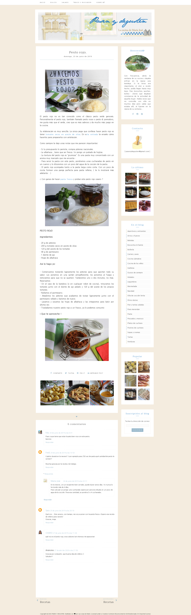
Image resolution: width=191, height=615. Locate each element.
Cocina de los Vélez (135, 263)
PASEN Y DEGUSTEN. (58, 614)
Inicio (42, 2)
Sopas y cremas (134, 332)
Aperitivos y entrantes (137, 231)
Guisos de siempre (135, 272)
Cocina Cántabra (134, 259)
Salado (65, 2)
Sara (48, 511)
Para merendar (134, 309)
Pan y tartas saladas (136, 305)
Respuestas (49, 474)
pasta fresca (66, 179)
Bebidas (131, 240)
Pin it (82, 373)
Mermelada (132, 286)
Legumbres (132, 282)
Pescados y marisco (135, 318)
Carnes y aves (133, 254)
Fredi (48, 453)
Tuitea (71, 373)
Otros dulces (133, 300)
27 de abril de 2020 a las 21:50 (66, 550)
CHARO (49, 533)
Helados (131, 277)
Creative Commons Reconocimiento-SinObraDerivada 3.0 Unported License (126, 614)
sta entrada (92, 134)
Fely (47, 433)
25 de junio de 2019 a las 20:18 (62, 510)
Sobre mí (100, 2)
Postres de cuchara (135, 328)
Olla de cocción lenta (136, 295)
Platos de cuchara (135, 323)
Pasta (130, 314)
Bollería (131, 249)
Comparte (57, 373)
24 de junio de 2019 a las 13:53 (63, 453)
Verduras (131, 341)
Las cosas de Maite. (84, 614)
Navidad (131, 291)
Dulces (53, 2)
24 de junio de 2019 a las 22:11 (75, 481)
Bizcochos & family (135, 245)
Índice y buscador (82, 2)
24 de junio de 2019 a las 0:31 (61, 433)
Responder (50, 442)
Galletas (131, 268)
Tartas (130, 337)
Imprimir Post (96, 373)
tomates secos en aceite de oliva (63, 134)
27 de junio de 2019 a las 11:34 (65, 533)
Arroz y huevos (134, 236)
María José (55, 481)
